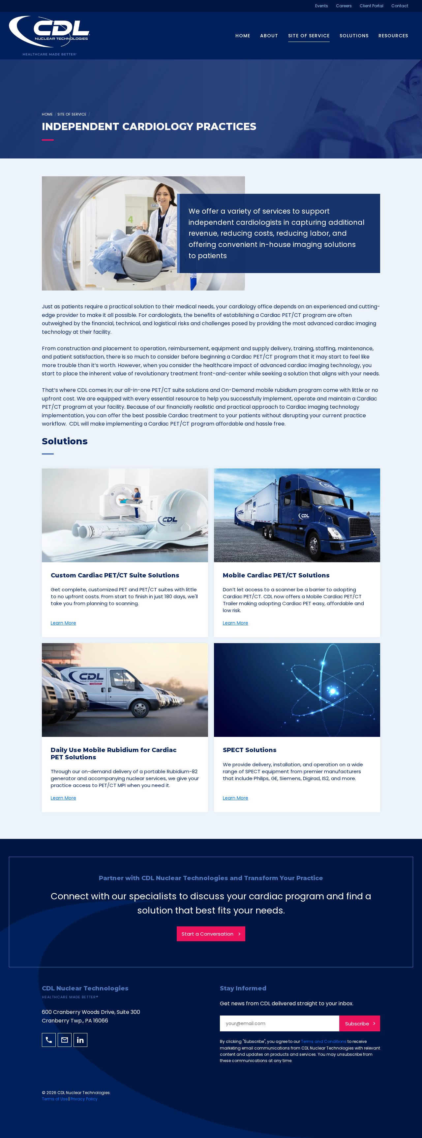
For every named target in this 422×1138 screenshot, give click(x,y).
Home (242, 35)
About (269, 35)
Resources (393, 35)
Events (321, 6)
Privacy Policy (84, 1099)
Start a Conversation (207, 933)
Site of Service (309, 35)
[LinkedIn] (80, 1040)
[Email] (65, 1040)
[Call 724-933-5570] (49, 1040)
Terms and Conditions (324, 1041)
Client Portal (371, 6)
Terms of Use (55, 1099)
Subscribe (357, 1023)
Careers (344, 6)
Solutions (354, 35)
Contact (399, 6)
